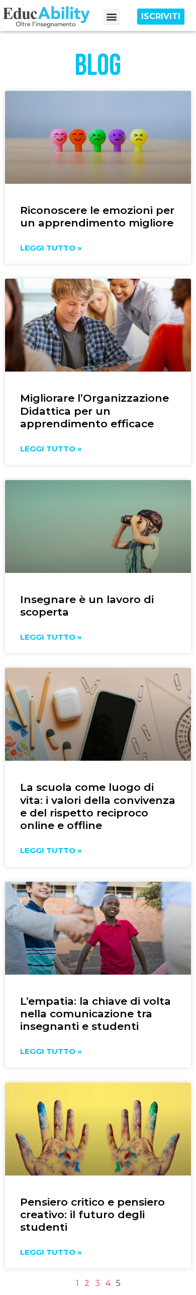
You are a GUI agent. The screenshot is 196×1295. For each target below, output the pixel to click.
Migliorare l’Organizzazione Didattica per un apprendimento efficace (94, 410)
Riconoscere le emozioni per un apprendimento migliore (97, 216)
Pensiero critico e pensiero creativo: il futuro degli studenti (92, 1214)
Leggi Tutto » (51, 248)
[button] (112, 17)
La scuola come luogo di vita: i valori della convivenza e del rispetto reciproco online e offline (97, 806)
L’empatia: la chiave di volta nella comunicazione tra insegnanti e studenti (95, 1013)
